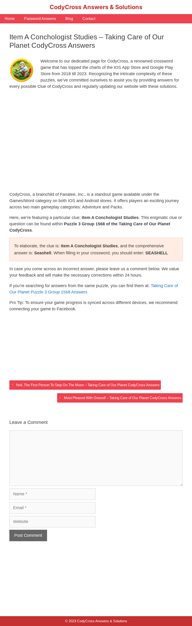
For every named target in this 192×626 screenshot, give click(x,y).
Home (10, 19)
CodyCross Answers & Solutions (96, 7)
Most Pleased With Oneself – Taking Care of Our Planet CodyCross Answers (122, 398)
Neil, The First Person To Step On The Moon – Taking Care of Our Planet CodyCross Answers (88, 385)
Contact (88, 19)
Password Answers (40, 19)
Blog (69, 19)
